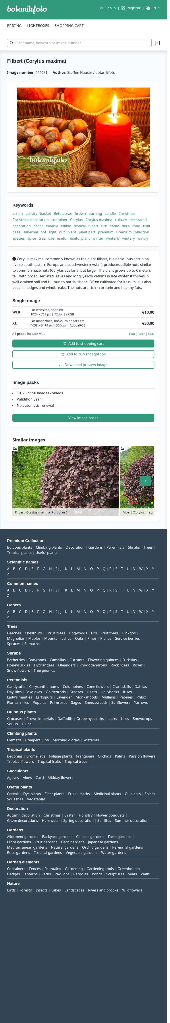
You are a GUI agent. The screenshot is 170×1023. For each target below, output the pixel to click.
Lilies (125, 718)
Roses (138, 665)
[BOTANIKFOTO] (27, 9)
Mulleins (109, 697)
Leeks (112, 718)
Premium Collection (132, 232)
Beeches (14, 633)
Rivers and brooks (103, 890)
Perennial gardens (127, 847)
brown (80, 213)
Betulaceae (63, 213)
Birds (11, 890)
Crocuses (15, 718)
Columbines (73, 686)
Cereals (13, 793)
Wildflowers (132, 890)
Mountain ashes (57, 638)
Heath (92, 691)
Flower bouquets (110, 815)
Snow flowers (18, 670)
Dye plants (32, 793)
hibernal (31, 232)
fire (104, 225)
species (18, 238)
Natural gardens (64, 847)
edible (66, 225)
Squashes (15, 799)
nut (62, 232)
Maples (34, 638)
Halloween (51, 820)
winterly (113, 238)
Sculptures (115, 874)
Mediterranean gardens (27, 847)
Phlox (141, 697)
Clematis (14, 740)
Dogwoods (78, 633)
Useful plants (46, 552)
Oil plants (133, 793)
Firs (94, 633)
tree (42, 238)
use (51, 238)
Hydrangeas (44, 665)
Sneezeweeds (96, 702)
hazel (16, 232)
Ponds (97, 874)
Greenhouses (129, 868)
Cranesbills (121, 686)
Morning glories (66, 740)
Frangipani (85, 756)
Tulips (26, 723)
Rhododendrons (93, 665)
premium (106, 232)
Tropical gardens (48, 852)
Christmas (126, 213)
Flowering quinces (103, 659)
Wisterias (91, 740)
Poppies (39, 702)
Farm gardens (119, 836)
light (52, 232)
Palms (120, 756)
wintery (128, 238)
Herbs (85, 793)
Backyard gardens (57, 836)
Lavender (64, 697)
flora (126, 225)
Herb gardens (72, 842)
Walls (145, 874)
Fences (35, 868)
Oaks (79, 638)
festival (80, 225)
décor (38, 225)
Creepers (33, 740)
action (17, 213)
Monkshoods (87, 697)
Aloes (27, 777)
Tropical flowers (20, 761)
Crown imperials (40, 718)
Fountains (52, 868)
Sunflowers (120, 702)
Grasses (76, 691)
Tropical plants (19, 552)
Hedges (13, 874)
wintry (142, 238)
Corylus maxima (98, 219)
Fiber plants (54, 793)
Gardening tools (100, 868)
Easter (69, 815)
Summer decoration (132, 820)
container (59, 219)
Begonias (15, 756)
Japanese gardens (103, 842)
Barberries (16, 659)
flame (114, 225)
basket (45, 213)
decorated (138, 219)
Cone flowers (98, 686)
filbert (93, 225)
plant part (87, 232)
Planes (105, 638)
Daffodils (65, 718)
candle (110, 213)
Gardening (74, 868)
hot (43, 232)
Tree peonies (44, 670)
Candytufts (16, 686)
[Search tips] (157, 43)
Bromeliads (35, 756)
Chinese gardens (90, 836)
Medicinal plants (107, 793)
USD (151, 334)
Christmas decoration (30, 219)
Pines (92, 638)
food (136, 225)
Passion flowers (142, 756)
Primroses (58, 702)
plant (72, 232)
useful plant (80, 238)
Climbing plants (49, 547)
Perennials (115, 547)
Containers (16, 868)
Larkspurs (44, 697)
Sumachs (32, 643)
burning (95, 213)
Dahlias (141, 686)
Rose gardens (18, 852)
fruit (146, 225)
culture (121, 219)
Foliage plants (60, 756)
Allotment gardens (22, 836)
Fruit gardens (46, 842)
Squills (12, 723)
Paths (46, 874)
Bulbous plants (19, 547)
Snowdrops (142, 718)
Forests (25, 890)
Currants (77, 659)
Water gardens (113, 852)
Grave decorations (22, 820)
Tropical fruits (49, 761)
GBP (142, 334)
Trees (148, 547)
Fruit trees (109, 633)
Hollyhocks (110, 691)
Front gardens (19, 842)
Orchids (104, 756)
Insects (42, 890)
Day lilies (14, 691)
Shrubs (134, 547)
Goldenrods (56, 691)
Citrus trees (55, 633)
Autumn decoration (23, 815)
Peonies (126, 697)
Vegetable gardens (81, 852)
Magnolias (16, 638)
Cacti (40, 777)
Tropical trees (76, 761)
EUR (132, 334)
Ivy (46, 740)
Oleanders (67, 665)
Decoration (75, 547)
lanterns (31, 874)
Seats (132, 874)
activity (31, 213)
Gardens (95, 547)
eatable (52, 225)
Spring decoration (78, 820)
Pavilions (62, 874)
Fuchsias (129, 659)
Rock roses (120, 665)
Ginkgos (129, 633)
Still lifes (104, 820)
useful (62, 238)
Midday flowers (60, 777)
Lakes (56, 890)
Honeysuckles (18, 665)
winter (98, 238)
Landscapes (74, 890)
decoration (21, 225)
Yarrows (141, 702)
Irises (127, 691)
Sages (76, 702)
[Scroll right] (145, 481)
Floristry (86, 815)
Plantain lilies (18, 702)
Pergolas (80, 874)
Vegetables (36, 799)
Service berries (127, 638)
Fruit (72, 793)
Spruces (14, 643)
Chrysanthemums (44, 686)
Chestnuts (33, 633)
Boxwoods (37, 659)
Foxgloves (33, 691)
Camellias (58, 659)
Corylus (76, 219)
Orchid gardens (95, 847)
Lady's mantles (19, 697)
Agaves (13, 777)
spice (31, 238)
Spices (150, 793)
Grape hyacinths (90, 718)
